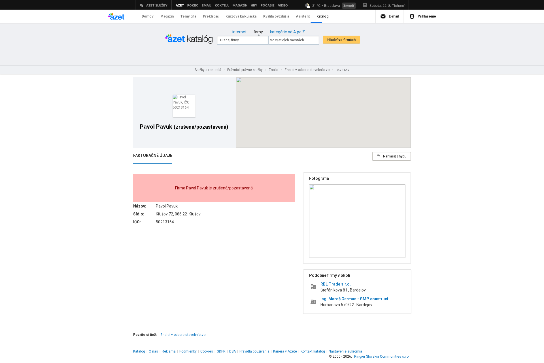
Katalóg (139, 351)
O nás (153, 351)
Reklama (169, 351)
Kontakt (313, 351)
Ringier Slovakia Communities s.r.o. (381, 356)
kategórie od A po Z (287, 32)
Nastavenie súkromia (345, 351)
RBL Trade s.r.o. (335, 284)
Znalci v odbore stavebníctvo (182, 335)
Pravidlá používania (254, 351)
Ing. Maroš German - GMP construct (354, 299)
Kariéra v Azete (285, 351)
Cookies (206, 351)
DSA (232, 351)
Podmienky (188, 351)
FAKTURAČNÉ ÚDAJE (152, 155)
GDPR (221, 351)
